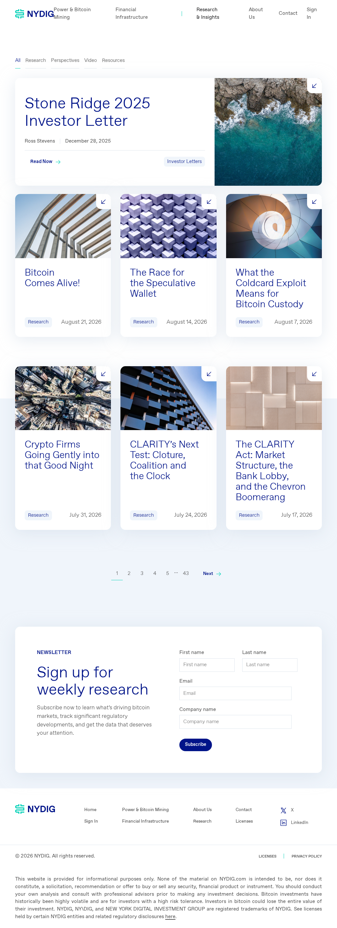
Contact (288, 13)
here (170, 917)
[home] (34, 13)
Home (90, 810)
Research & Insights (207, 14)
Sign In (312, 14)
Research (202, 821)
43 (186, 573)
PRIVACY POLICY (307, 856)
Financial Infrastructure (132, 14)
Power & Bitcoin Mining (72, 14)
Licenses (244, 821)
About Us (256, 14)
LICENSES (267, 856)
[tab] (17, 60)
